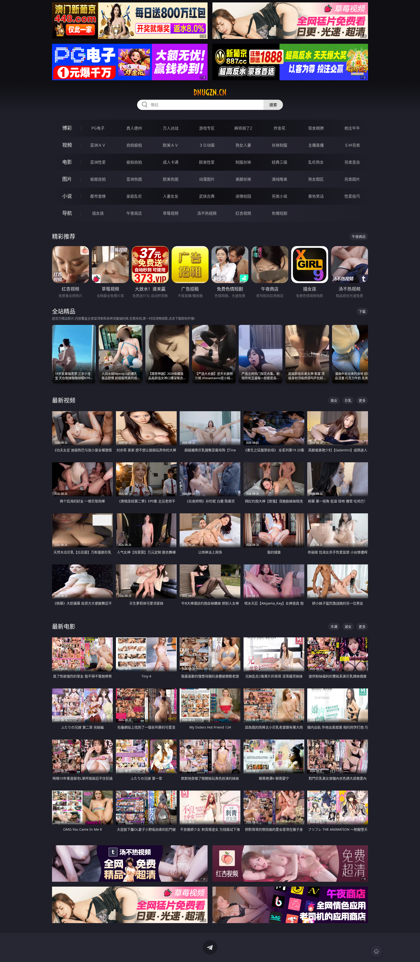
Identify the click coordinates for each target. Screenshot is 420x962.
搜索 (273, 104)
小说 (67, 196)
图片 (67, 179)
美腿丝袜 (243, 179)
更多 (362, 400)
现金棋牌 (316, 128)
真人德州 (134, 128)
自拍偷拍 (134, 145)
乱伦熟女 (316, 162)
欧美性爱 (207, 162)
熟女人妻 (243, 145)
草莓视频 (170, 213)
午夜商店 (134, 213)
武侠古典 (207, 196)
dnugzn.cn (210, 92)
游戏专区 (207, 128)
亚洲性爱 (98, 162)
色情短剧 (279, 213)
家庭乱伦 (134, 196)
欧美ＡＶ (170, 145)
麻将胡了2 (243, 128)
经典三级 (279, 162)
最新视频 (63, 400)
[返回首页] (376, 951)
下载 (362, 311)
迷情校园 (243, 196)
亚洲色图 (134, 179)
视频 (67, 145)
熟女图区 (316, 179)
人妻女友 (170, 196)
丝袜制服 (279, 145)
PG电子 (98, 128)
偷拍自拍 (134, 162)
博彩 (67, 128)
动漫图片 (207, 179)
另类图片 (352, 179)
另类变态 (352, 162)
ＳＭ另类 (352, 145)
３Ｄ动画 (207, 145)
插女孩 (98, 213)
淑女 (348, 626)
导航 (67, 213)
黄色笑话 (316, 196)
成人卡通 (170, 162)
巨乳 (348, 400)
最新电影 (63, 626)
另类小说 (279, 196)
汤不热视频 (207, 213)
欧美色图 (170, 179)
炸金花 (279, 128)
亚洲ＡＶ (98, 145)
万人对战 (170, 128)
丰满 (334, 626)
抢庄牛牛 (352, 128)
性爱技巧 (352, 196)
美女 (334, 400)
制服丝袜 (243, 162)
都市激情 (98, 196)
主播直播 (316, 145)
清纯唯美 (279, 179)
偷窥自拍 (98, 179)
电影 (67, 162)
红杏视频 (243, 213)
